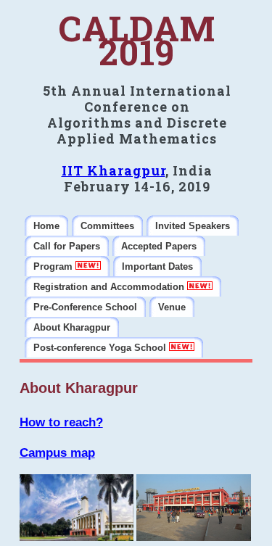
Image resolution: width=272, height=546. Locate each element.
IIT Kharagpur (113, 170)
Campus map (57, 453)
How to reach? (61, 422)
